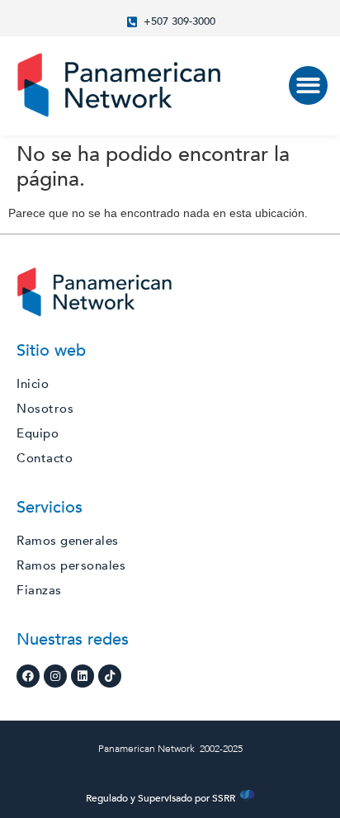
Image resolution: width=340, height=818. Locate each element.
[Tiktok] (109, 676)
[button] (308, 85)
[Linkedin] (82, 676)
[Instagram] (55, 676)
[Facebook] (28, 676)
